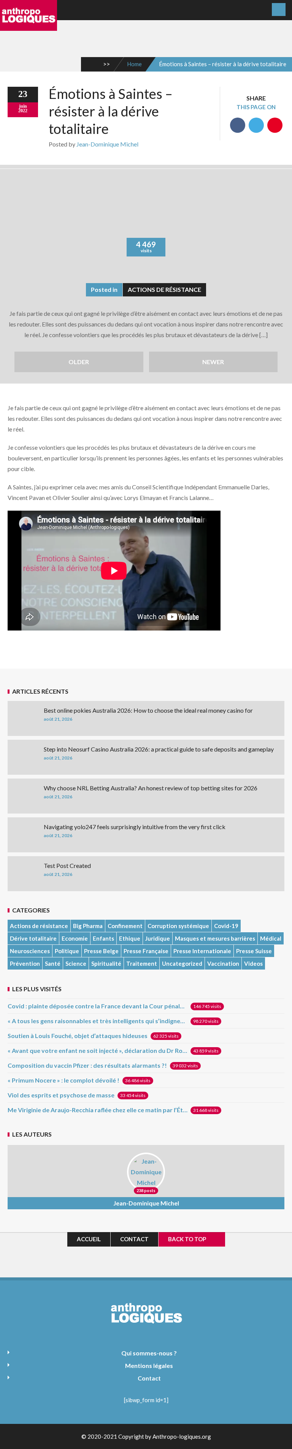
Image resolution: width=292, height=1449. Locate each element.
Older (78, 361)
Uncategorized (182, 963)
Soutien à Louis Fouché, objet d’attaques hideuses (78, 1035)
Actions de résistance (164, 289)
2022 (22, 110)
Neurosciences (30, 950)
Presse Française (146, 950)
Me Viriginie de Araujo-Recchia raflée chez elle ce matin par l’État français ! (97, 1109)
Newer (213, 361)
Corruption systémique (178, 925)
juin (23, 106)
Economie (75, 938)
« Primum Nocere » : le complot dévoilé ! (63, 1080)
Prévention (25, 963)
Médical (270, 938)
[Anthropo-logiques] (28, 25)
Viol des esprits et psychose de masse (61, 1095)
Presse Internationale (202, 950)
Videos (253, 963)
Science (75, 963)
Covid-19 (226, 925)
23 (22, 94)
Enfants (103, 938)
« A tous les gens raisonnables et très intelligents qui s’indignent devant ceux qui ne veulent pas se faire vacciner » (97, 1020)
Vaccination (223, 963)
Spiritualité (106, 963)
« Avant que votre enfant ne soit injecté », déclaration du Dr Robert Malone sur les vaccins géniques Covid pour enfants (97, 1050)
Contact (134, 1239)
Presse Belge (101, 950)
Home (134, 64)
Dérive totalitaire (33, 938)
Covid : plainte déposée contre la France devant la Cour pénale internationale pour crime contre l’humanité (97, 1006)
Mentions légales (149, 1365)
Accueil (89, 1239)
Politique (67, 950)
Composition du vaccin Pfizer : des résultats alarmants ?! (87, 1065)
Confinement (125, 925)
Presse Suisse (254, 950)
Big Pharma (88, 925)
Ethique (129, 938)
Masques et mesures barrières (215, 938)
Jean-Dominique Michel (107, 144)
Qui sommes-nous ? (149, 1353)
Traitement (141, 963)
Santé (52, 963)
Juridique (157, 938)
